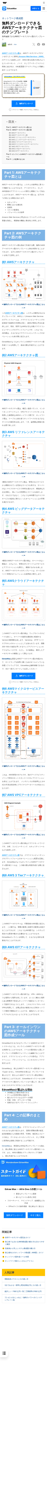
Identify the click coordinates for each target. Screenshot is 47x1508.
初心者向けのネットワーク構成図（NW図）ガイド (24, 1253)
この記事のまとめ (15, 159)
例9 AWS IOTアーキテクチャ (19, 151)
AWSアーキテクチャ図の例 (19, 130)
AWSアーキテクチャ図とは (19, 127)
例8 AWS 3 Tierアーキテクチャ (19, 149)
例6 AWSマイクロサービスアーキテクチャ (24, 144)
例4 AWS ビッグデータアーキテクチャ (22, 140)
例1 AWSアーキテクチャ (17, 133)
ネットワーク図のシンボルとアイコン (19, 1261)
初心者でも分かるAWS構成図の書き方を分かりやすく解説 (24, 1243)
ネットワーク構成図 (12, 18)
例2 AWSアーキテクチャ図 (18, 135)
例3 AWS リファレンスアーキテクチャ (22, 137)
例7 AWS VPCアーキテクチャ (19, 146)
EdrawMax (6, 1146)
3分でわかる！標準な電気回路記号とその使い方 (23, 1285)
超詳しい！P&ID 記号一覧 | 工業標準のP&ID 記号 (23, 1291)
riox (15, 44)
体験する (35, 8)
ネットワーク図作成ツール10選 (17, 1257)
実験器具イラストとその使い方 (16, 1279)
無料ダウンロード (26, 103)
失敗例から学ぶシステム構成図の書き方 (20, 1248)
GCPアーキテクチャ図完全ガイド (18, 1238)
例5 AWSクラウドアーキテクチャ (20, 142)
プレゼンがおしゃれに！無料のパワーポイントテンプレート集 (23, 1299)
